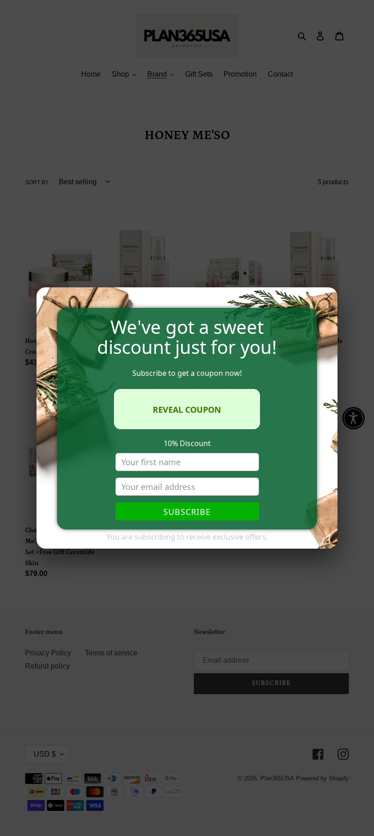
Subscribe (187, 511)
